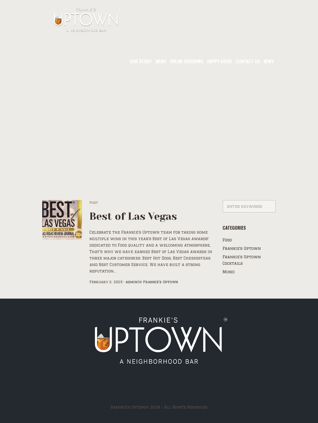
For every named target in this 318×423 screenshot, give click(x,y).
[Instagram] (158, 389)
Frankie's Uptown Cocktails (242, 260)
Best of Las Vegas (133, 216)
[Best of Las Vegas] (62, 220)
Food (227, 240)
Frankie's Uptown (160, 282)
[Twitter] (172, 389)
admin (131, 282)
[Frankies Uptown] (159, 341)
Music (229, 272)
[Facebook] (145, 389)
